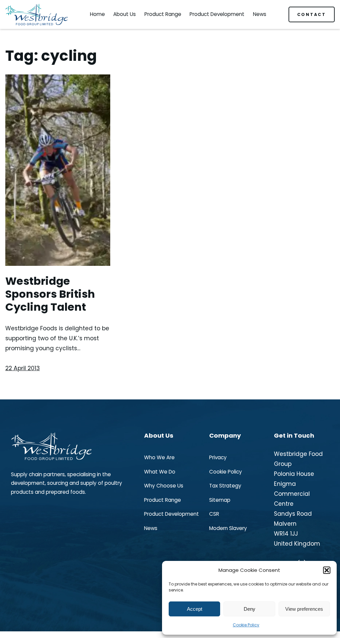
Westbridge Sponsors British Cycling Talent (50, 294)
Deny (249, 609)
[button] (326, 570)
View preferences (304, 609)
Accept (194, 609)
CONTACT (311, 14)
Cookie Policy (246, 625)
